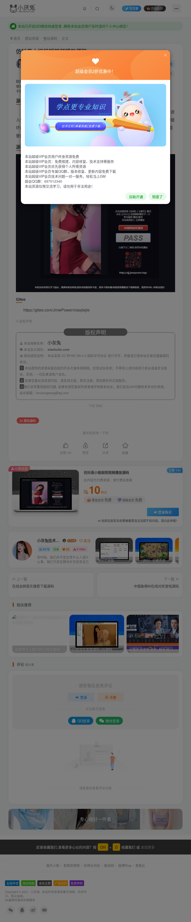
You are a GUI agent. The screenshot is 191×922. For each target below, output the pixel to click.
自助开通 (136, 196)
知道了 (157, 196)
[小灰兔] (95, 114)
